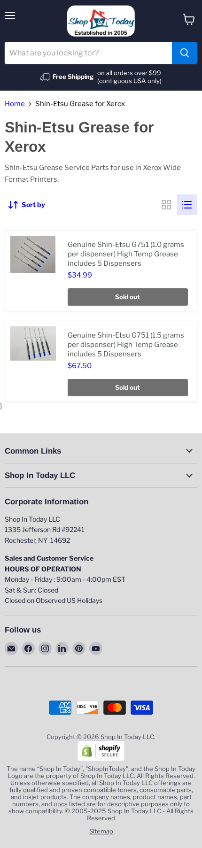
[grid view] (166, 204)
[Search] (184, 53)
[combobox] (88, 53)
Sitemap (101, 831)
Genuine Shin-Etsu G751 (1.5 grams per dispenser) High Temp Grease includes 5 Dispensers (126, 344)
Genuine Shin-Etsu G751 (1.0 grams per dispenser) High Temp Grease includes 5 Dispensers (126, 253)
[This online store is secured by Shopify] (101, 759)
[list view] (187, 204)
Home (15, 104)
